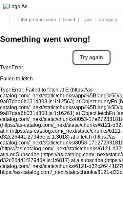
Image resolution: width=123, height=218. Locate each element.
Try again (91, 57)
